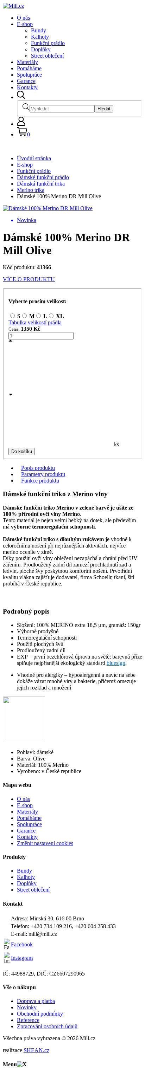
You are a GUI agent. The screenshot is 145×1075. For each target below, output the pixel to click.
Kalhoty (40, 37)
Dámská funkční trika (41, 184)
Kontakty (27, 87)
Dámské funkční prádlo (43, 177)
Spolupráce (29, 75)
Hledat (104, 108)
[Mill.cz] (13, 6)
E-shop (25, 24)
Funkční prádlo (48, 43)
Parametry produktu (43, 474)
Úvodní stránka (34, 158)
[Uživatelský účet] (21, 124)
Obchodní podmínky (40, 1014)
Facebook (22, 944)
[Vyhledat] (21, 97)
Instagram (22, 958)
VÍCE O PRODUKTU (29, 279)
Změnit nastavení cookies (45, 843)
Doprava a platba (36, 1001)
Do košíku (21, 451)
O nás (23, 18)
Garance (26, 81)
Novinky (27, 1007)
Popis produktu (38, 468)
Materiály (27, 62)
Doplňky (41, 49)
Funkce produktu (40, 481)
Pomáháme (29, 68)
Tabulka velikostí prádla (35, 322)
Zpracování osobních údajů (47, 1026)
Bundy (38, 30)
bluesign (116, 663)
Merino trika (30, 190)
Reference (28, 1020)
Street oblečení (47, 56)
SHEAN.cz (36, 1050)
